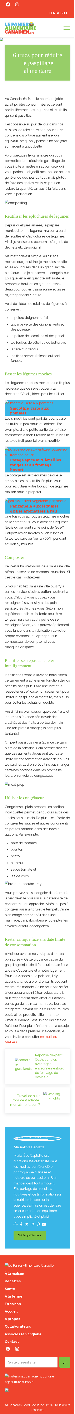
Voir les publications (32, 1236)
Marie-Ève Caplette (29, 1147)
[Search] (64, 1362)
